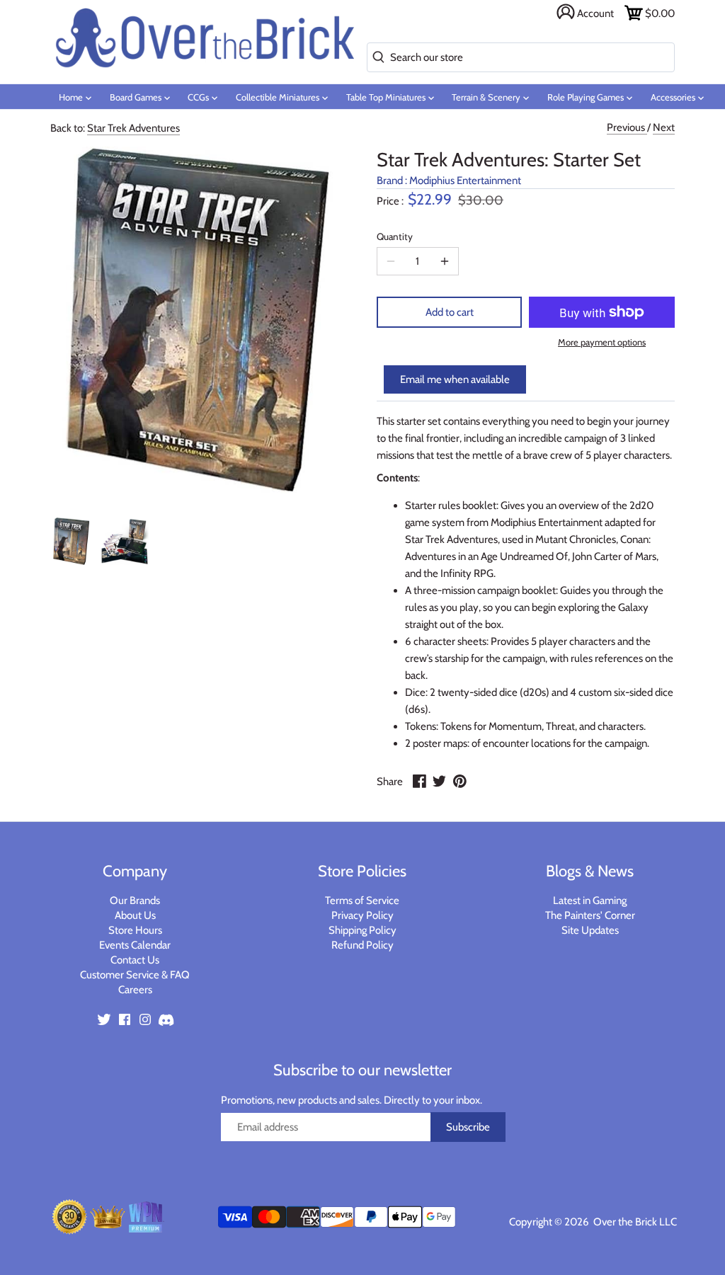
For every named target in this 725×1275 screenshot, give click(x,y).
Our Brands (135, 900)
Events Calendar (135, 945)
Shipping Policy (362, 930)
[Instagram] (145, 1019)
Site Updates (590, 930)
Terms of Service (362, 900)
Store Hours (135, 930)
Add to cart (450, 312)
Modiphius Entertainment (465, 180)
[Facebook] (125, 1019)
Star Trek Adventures (133, 128)
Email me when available (455, 379)
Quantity (395, 236)
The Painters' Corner (590, 915)
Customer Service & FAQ (135, 974)
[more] (444, 261)
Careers (135, 989)
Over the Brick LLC (634, 1222)
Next (664, 127)
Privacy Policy (362, 915)
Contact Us (134, 960)
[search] (375, 57)
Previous (627, 127)
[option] (71, 541)
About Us (135, 915)
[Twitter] (104, 1019)
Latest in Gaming (590, 900)
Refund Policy (362, 945)
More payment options (602, 342)
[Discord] (166, 1019)
